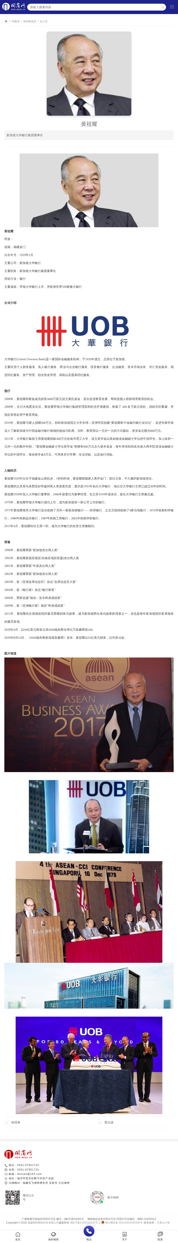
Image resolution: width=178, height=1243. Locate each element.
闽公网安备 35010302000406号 (124, 1222)
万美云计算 (163, 1222)
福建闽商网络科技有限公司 (43, 1222)
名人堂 (44, 21)
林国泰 (15, 1122)
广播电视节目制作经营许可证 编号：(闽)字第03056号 (53, 1219)
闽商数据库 (29, 21)
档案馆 (16, 21)
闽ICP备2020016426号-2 (85, 1222)
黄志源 (109, 1122)
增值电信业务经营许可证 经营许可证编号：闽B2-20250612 (120, 1219)
